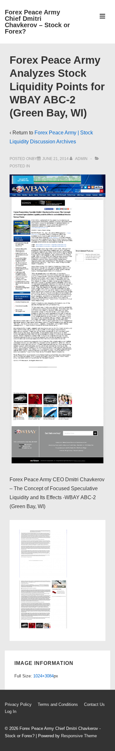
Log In (10, 711)
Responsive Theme (79, 735)
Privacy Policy (18, 704)
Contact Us (94, 704)
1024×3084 (43, 676)
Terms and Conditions (58, 704)
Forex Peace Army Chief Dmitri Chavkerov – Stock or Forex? (37, 22)
